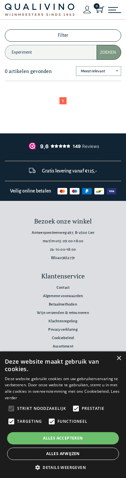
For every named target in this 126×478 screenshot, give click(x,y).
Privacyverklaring (63, 329)
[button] (63, 467)
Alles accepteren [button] (63, 438)
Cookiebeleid (63, 338)
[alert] (63, 414)
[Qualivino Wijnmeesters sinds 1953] (39, 10)
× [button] (118, 358)
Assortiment (63, 346)
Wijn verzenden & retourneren (63, 313)
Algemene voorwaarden (63, 296)
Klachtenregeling (62, 321)
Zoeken (108, 52)
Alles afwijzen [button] (63, 453)
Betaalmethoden (63, 304)
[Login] (87, 9)
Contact (63, 288)
